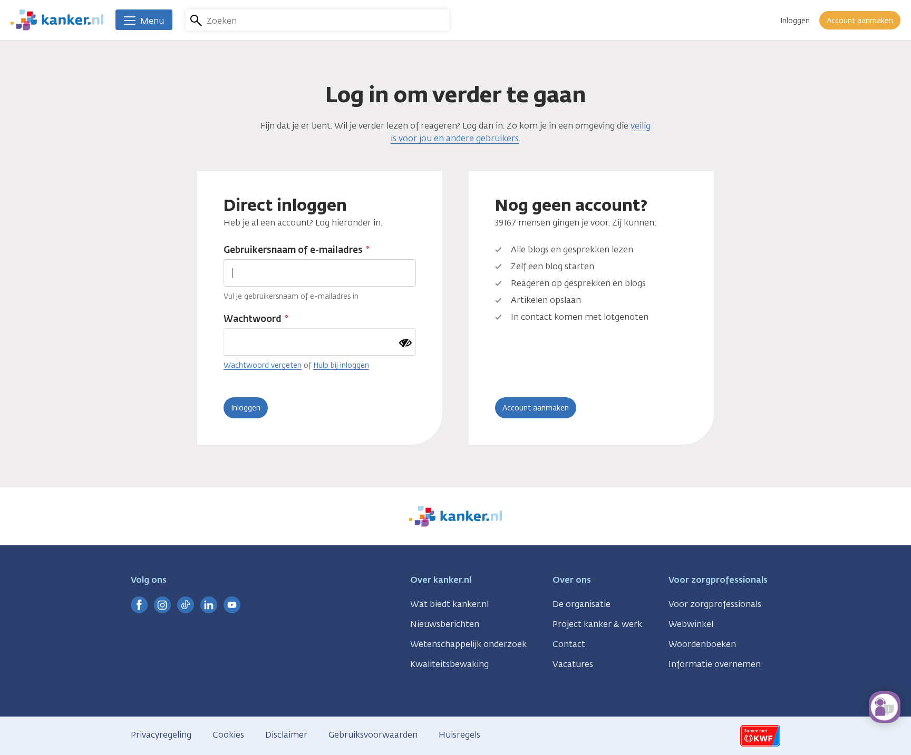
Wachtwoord (253, 319)
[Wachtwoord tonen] (405, 343)
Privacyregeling (161, 734)
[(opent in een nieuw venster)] (139, 604)
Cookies (228, 734)
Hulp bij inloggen (341, 365)
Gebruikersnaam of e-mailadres (293, 250)
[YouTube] (232, 604)
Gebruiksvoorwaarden (373, 734)
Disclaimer (286, 734)
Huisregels (459, 734)
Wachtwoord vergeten (263, 365)
